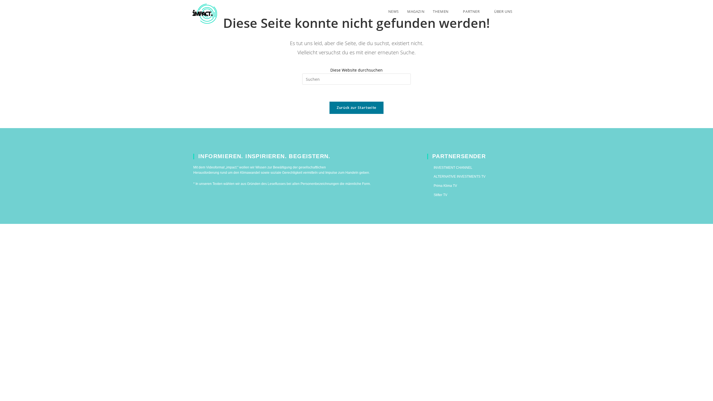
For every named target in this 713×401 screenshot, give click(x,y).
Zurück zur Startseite (356, 107)
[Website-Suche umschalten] (522, 11)
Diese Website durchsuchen (356, 70)
